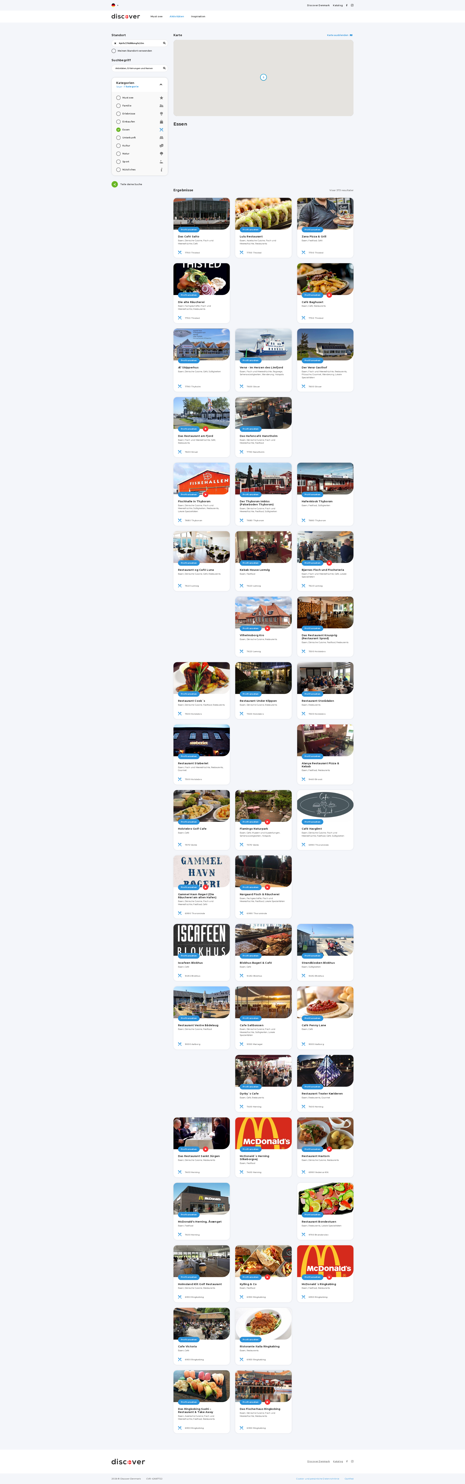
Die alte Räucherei (191, 302)
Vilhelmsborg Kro (252, 635)
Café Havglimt (312, 828)
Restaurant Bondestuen (319, 1221)
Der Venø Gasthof (314, 367)
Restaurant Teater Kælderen (322, 1093)
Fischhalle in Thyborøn (194, 501)
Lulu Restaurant (251, 236)
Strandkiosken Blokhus (318, 962)
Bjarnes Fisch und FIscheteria (323, 570)
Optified (349, 1478)
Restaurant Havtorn (316, 1156)
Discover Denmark (318, 5)
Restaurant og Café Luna (196, 570)
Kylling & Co (248, 1284)
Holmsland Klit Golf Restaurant (200, 1284)
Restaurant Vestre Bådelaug (198, 1025)
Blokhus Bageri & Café (256, 962)
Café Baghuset (312, 302)
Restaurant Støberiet (193, 763)
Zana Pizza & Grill (314, 236)
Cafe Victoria (187, 1346)
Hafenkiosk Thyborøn (317, 501)
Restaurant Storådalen (318, 700)
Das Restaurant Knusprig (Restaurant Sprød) (319, 637)
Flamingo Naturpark (254, 828)
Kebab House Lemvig (255, 570)
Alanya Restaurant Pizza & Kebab (320, 765)
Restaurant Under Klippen (258, 700)
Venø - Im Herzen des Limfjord (261, 367)
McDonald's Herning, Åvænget (200, 1221)
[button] (263, 77)
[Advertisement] (140, 215)
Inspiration (198, 16)
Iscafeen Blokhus (190, 962)
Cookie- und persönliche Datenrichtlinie (317, 1478)
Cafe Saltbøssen (252, 1025)
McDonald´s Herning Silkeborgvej (254, 1157)
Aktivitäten (177, 16)
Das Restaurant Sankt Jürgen (199, 1156)
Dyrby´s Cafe (249, 1093)
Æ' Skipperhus (188, 367)
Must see (157, 16)
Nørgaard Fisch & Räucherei (260, 894)
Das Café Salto (188, 236)
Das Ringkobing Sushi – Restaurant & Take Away (195, 1410)
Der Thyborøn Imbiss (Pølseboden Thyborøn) (257, 503)
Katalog (338, 5)
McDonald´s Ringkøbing (319, 1284)
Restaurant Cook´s (191, 700)
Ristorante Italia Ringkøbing (260, 1346)
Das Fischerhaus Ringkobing (260, 1409)
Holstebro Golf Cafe (192, 828)
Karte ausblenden (338, 35)
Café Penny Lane (314, 1025)
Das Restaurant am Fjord (195, 436)
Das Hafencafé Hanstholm (259, 436)
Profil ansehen (189, 229)
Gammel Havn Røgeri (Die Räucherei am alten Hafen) (197, 896)
